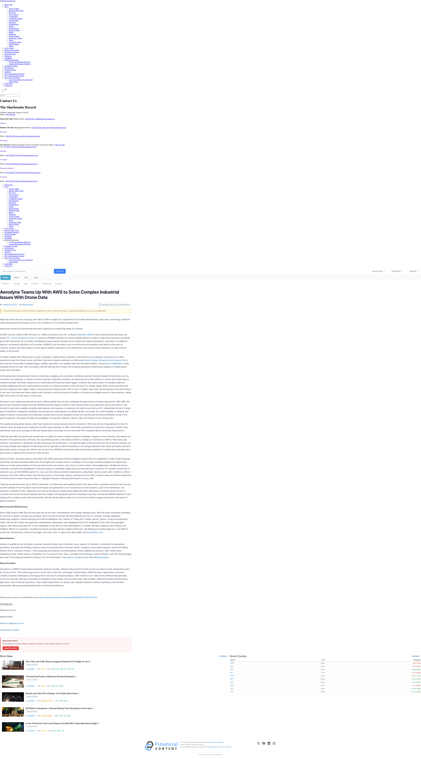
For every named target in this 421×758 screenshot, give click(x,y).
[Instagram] (274, 746)
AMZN (232, 663)
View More (222, 656)
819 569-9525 (10, 114)
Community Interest (15, 18)
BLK (58, 669)
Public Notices (14, 44)
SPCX (65, 700)
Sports (11, 40)
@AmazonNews (102, 557)
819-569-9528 (11, 164)
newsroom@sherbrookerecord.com (28, 136)
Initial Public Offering (47, 700)
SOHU (58, 730)
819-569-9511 (30, 119)
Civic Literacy (14, 14)
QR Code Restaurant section (14, 76)
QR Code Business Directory (14, 74)
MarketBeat (31, 669)
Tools (36, 277)
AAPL (232, 666)
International (46, 284)
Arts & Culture (14, 9)
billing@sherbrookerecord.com (26, 164)
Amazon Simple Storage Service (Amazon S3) (104, 360)
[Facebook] (263, 746)
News (6, 7)
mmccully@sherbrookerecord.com (54, 128)
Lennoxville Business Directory (20, 64)
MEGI (61, 686)
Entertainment (13, 24)
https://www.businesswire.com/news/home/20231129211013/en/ (68, 597)
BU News (12, 13)
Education (12, 22)
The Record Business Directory (20, 62)
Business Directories (11, 60)
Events (11, 26)
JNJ (66, 669)
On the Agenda (14, 36)
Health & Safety (14, 30)
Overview (16, 284)
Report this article (10, 648)
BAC (231, 672)
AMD (231, 669)
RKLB (61, 700)
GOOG (232, 676)
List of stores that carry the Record (21, 80)
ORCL (232, 688)
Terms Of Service (225, 747)
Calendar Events (10, 70)
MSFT (232, 682)
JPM (69, 669)
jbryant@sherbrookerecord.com (25, 147)
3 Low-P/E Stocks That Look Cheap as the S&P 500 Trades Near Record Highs (63, 723)
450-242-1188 (60, 145)
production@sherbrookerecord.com (28, 173)
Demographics (14, 20)
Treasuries (58, 284)
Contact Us (8, 86)
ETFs (26, 277)
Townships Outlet (15, 42)
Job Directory (9, 68)
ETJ (57, 686)
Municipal (12, 34)
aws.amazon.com (95, 532)
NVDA (232, 685)
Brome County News (16, 11)
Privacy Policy (212, 747)
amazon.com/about (75, 557)
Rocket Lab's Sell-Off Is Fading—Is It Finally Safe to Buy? (53, 693)
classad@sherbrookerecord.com (27, 155)
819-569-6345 (37, 128)
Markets (5, 277)
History (11, 32)
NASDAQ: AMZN (85, 334)
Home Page (8, 5)
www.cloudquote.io (217, 742)
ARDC (53, 686)
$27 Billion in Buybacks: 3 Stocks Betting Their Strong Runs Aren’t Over (60, 708)
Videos (11, 46)
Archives (7, 72)
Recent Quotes (377, 271)
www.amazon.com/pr (9, 630)
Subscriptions (13, 82)
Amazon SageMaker (113, 363)
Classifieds (8, 58)
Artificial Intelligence (47, 715)
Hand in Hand (14, 28)
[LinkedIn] (269, 746)
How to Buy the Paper (12, 78)
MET (61, 715)
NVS (73, 669)
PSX (65, 715)
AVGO (53, 669)
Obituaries (8, 56)
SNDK (68, 715)
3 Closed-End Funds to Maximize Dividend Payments (51, 676)
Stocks (16, 277)
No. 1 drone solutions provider (20, 338)
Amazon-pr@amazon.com (12, 623)
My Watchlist (396, 271)
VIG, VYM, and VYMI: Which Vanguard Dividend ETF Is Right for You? (59, 661)
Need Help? (8, 84)
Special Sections (10, 54)
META (232, 679)
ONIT (54, 730)
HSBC (61, 669)
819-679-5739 (9, 147)
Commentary (13, 16)
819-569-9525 (11, 155)
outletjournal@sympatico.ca (45, 119)
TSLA (231, 692)
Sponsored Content (15, 38)
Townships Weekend (11, 52)
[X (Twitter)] (258, 746)
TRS (63, 730)
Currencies (35, 284)
